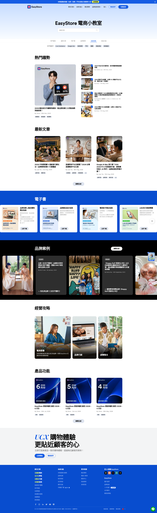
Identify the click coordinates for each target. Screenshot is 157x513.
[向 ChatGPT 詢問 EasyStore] (105, 472)
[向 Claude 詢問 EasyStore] (109, 472)
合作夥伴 (107, 490)
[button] (152, 218)
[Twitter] (46, 504)
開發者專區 (107, 493)
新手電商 (37, 488)
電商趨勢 (43, 116)
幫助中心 (83, 478)
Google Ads (71, 46)
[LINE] (54, 504)
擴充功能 (60, 484)
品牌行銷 (37, 173)
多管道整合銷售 (62, 473)
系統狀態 (83, 484)
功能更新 (41, 414)
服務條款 (112, 509)
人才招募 (109, 487)
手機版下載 (61, 487)
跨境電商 (106, 46)
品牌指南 (107, 484)
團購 (92, 46)
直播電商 (37, 497)
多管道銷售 (80, 173)
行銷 (38, 479)
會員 (38, 482)
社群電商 (68, 173)
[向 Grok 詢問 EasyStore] (120, 472)
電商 (38, 473)
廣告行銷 (111, 177)
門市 (86, 46)
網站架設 (98, 46)
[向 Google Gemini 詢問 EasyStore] (113, 472)
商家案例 (83, 481)
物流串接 (60, 478)
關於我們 (107, 481)
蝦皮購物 (49, 116)
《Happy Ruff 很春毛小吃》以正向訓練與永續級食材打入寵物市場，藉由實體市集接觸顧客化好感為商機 (117, 266)
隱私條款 (118, 509)
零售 (38, 476)
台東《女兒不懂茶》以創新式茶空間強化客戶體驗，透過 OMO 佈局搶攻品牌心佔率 (50, 265)
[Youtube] (50, 504)
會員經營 (80, 46)
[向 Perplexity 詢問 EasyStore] (116, 472)
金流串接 (60, 481)
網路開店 (37, 116)
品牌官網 (74, 173)
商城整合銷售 (39, 494)
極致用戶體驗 (39, 485)
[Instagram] (39, 504)
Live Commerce (60, 46)
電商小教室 (84, 475)
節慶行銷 (43, 173)
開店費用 (87, 7)
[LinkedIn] (43, 504)
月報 (36, 414)
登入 (105, 7)
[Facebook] (36, 504)
